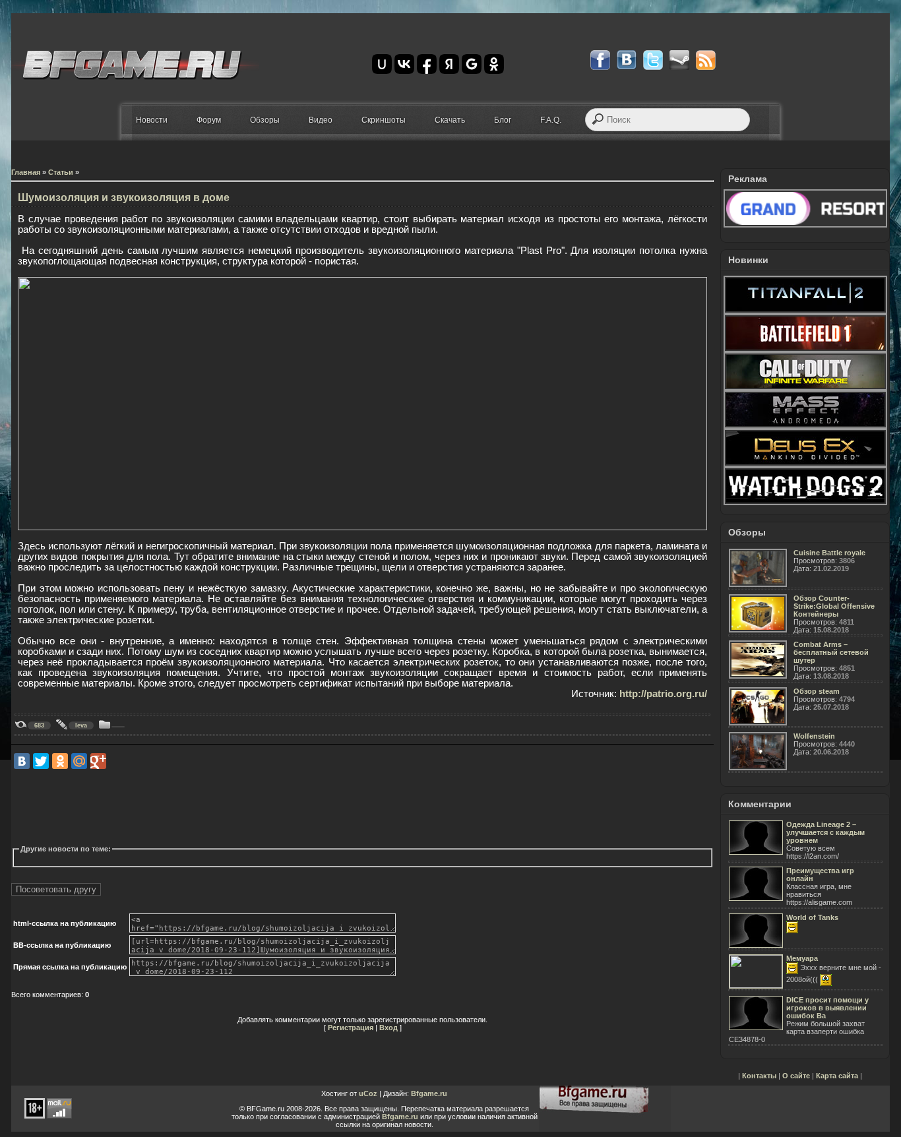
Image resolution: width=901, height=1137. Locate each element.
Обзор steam (816, 691)
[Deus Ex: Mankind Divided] (805, 464)
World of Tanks (812, 917)
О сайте (796, 1076)
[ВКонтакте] (22, 761)
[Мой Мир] (79, 761)
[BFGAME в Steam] (679, 60)
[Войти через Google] (472, 64)
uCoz (368, 1093)
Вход (388, 1027)
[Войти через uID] (382, 64)
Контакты (759, 1076)
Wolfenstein (814, 736)
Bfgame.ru (429, 1093)
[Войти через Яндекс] (449, 64)
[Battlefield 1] (805, 349)
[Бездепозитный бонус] (805, 225)
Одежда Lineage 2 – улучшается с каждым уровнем (825, 832)
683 (39, 725)
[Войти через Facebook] (427, 64)
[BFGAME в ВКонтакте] (627, 60)
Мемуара (802, 958)
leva (81, 725)
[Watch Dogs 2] (805, 503)
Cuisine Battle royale (829, 553)
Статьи (60, 172)
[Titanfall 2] (805, 311)
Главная (25, 172)
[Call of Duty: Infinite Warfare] (805, 388)
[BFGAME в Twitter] (653, 60)
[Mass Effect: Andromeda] (805, 426)
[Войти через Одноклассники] (494, 64)
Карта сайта (837, 1076)
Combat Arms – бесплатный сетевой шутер (831, 652)
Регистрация (350, 1027)
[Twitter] (41, 761)
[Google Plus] (98, 761)
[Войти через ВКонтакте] (404, 64)
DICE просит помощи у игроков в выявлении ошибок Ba (827, 1008)
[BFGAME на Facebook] (600, 60)
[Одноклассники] (60, 761)
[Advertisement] (251, 807)
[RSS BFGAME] (706, 60)
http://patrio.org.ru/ (663, 694)
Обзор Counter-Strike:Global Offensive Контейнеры (834, 606)
